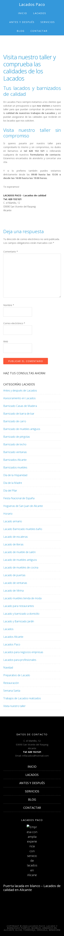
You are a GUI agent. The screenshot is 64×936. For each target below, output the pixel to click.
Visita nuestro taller (14, 706)
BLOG (32, 799)
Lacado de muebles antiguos (20, 560)
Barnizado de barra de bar (18, 413)
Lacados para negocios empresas (23, 652)
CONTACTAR (32, 808)
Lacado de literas (13, 544)
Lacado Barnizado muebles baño (22, 529)
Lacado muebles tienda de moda (22, 598)
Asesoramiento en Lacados (19, 398)
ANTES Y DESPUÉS (32, 783)
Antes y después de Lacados (20, 390)
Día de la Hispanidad (15, 475)
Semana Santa (11, 690)
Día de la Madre (12, 483)
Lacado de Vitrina (13, 590)
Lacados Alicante (13, 637)
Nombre (8, 305)
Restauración (11, 683)
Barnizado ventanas (15, 452)
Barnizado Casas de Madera (20, 406)
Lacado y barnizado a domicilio (21, 613)
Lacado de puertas (14, 575)
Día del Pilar (10, 490)
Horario (7, 513)
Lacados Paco (32, 4)
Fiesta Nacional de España (18, 498)
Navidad (8, 667)
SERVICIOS (32, 791)
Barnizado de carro (14, 421)
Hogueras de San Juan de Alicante (23, 506)
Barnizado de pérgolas (16, 436)
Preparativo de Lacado (16, 675)
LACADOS (32, 775)
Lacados (8, 629)
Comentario (10, 251)
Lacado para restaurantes (18, 606)
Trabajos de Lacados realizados (22, 698)
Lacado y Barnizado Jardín (18, 621)
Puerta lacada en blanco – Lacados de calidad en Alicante (32, 888)
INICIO (32, 767)
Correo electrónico (14, 323)
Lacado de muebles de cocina (20, 567)
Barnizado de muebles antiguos (21, 429)
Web (5, 341)
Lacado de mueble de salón (19, 552)
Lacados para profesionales (19, 660)
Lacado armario (12, 521)
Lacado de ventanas (15, 583)
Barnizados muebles (15, 467)
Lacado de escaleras (15, 536)
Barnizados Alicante (15, 460)
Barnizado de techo (14, 444)
